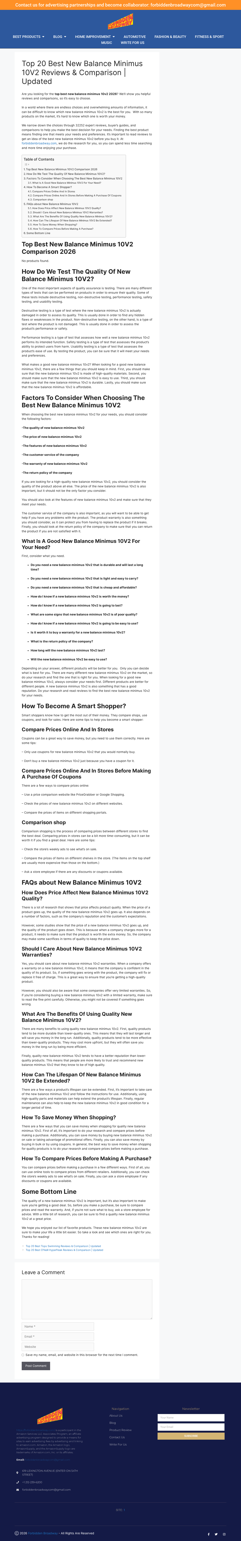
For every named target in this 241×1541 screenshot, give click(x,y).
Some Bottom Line (38, 233)
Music (106, 43)
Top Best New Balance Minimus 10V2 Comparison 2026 (61, 169)
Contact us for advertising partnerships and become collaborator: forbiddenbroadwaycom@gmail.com (120, 5)
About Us (115, 1415)
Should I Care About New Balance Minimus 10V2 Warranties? (68, 212)
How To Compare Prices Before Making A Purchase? (63, 228)
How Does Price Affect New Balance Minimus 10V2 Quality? (66, 208)
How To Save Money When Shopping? (55, 224)
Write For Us (132, 43)
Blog (57, 37)
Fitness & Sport (209, 37)
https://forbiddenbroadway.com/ (35, 1430)
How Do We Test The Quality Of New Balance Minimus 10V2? (65, 174)
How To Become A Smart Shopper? (49, 187)
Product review (120, 1430)
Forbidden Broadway (43, 1533)
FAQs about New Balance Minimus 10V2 (52, 204)
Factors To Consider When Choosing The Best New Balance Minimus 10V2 (74, 178)
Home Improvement (93, 37)
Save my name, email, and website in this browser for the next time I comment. (82, 1355)
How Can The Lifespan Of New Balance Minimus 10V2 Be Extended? (72, 220)
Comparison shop (43, 199)
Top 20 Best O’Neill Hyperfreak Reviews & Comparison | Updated (64, 1249)
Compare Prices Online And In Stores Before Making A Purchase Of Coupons (77, 195)
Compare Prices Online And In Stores (53, 191)
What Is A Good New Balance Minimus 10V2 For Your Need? (66, 182)
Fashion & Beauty (170, 37)
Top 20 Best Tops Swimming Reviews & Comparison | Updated (63, 1246)
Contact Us (117, 1437)
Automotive (135, 37)
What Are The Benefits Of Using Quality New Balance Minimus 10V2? (72, 216)
